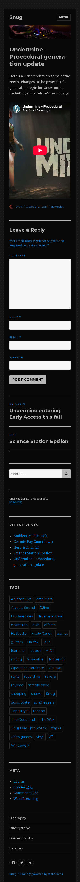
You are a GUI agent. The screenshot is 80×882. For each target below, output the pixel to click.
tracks (56, 728)
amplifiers (44, 599)
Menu (63, 17)
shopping (18, 694)
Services (16, 848)
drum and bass (50, 616)
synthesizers (44, 702)
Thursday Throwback (29, 728)
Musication (35, 659)
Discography (19, 828)
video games (21, 737)
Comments (26, 793)
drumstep (19, 625)
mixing (16, 659)
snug (19, 206)
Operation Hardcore (27, 668)
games (62, 633)
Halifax (32, 642)
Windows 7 (20, 745)
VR (51, 737)
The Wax (47, 720)
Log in (19, 781)
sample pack (38, 685)
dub (35, 625)
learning (18, 651)
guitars (17, 642)
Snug (15, 17)
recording (32, 677)
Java (46, 642)
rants (15, 677)
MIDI (49, 651)
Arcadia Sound (23, 608)
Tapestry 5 (19, 711)
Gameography (21, 838)
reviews (17, 685)
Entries (23, 787)
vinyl (40, 737)
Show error (15, 502)
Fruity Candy (41, 633)
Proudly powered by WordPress (41, 874)
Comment (17, 255)
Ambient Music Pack (30, 536)
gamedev (57, 206)
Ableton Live (21, 599)
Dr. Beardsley (22, 616)
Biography (17, 818)
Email (15, 337)
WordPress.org (26, 799)
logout (35, 651)
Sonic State (20, 702)
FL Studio (19, 633)
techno (39, 711)
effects (49, 625)
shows (36, 694)
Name (15, 317)
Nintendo (57, 659)
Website (16, 357)
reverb (50, 677)
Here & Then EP (26, 547)
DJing (44, 608)
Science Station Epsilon (33, 553)
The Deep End (23, 720)
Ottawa (55, 668)
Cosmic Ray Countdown (33, 542)
